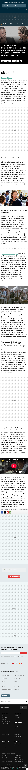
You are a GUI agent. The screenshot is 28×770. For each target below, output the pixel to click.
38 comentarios (7, 61)
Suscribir (23, 653)
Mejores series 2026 (14, 642)
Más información (15, 768)
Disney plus (4, 678)
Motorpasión (17, 734)
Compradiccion (5, 748)
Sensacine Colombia (18, 759)
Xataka (3, 715)
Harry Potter (10, 23)
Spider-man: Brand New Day (7, 690)
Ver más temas (5, 695)
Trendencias (4, 743)
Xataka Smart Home (6, 721)
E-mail (21, 61)
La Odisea (24, 23)
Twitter (15, 61)
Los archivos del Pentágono (10, 254)
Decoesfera (4, 745)
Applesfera (4, 719)
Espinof (15, 726)
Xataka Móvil (4, 717)
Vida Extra (16, 717)
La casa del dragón (18, 686)
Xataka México (5, 755)
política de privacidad (18, 656)
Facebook (13, 61)
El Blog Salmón (17, 743)
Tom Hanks (14, 509)
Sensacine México (18, 757)
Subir (22, 707)
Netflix (3, 681)
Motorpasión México (18, 761)
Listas (15, 681)
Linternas (16, 689)
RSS (19, 663)
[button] (10, 72)
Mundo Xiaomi (5, 723)
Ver (15, 576)
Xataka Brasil (4, 757)
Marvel (4, 23)
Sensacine (16, 724)
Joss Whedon (17, 23)
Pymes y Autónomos (18, 745)
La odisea (16, 684)
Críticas (8, 509)
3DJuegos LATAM (17, 755)
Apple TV (4, 684)
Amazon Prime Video (19, 675)
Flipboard (18, 61)
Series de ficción (5, 675)
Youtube (13, 663)
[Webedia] (5, 708)
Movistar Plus (17, 678)
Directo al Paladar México (7, 761)
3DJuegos (16, 715)
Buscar (26, 701)
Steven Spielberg (6, 78)
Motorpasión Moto (18, 736)
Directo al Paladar (5, 734)
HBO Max (4, 686)
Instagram (16, 663)
